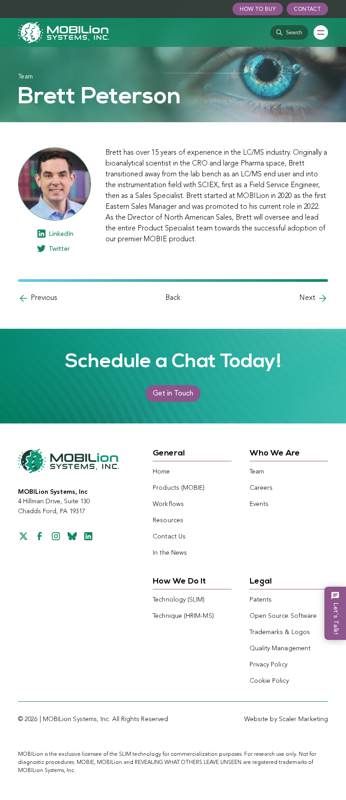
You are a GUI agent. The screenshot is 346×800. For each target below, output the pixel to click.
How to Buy (258, 9)
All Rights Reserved (140, 719)
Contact (307, 9)
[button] (289, 32)
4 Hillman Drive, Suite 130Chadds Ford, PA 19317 (54, 502)
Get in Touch (173, 393)
